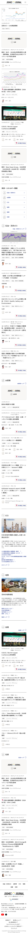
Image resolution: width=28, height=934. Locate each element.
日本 (15, 438)
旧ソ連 (15, 273)
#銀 (7, 134)
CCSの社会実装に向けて (8, 561)
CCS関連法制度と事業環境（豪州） (11, 551)
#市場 (3, 260)
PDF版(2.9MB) (21, 432)
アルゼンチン (17, 124)
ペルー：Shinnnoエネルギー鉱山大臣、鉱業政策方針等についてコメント (14, 679)
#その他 (8, 685)
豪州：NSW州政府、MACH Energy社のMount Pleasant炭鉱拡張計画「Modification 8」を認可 (14, 844)
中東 (12, 351)
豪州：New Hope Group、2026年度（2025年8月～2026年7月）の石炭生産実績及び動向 (14, 169)
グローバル (13, 87)
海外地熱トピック (6, 612)
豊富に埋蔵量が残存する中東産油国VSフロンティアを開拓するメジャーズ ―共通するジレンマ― (14, 355)
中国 (22, 122)
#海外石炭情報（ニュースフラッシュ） (11, 62)
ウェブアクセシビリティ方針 (13, 924)
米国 (14, 861)
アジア (12, 122)
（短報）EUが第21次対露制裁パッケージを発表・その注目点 (13, 277)
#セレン (24, 134)
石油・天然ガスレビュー (17, 306)
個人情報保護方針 (13, 922)
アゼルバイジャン (18, 322)
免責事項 (8, 920)
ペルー (16, 675)
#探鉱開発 (13, 363)
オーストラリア (20, 49)
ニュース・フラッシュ (11, 683)
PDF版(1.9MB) (21, 267)
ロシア (18, 273)
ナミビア (13, 414)
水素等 (3, 407)
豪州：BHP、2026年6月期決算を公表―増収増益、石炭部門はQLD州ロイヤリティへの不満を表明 (14, 54)
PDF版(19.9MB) (20, 291)
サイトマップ (14, 928)
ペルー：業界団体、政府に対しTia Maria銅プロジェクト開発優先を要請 (14, 699)
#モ (21, 136)
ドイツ (21, 438)
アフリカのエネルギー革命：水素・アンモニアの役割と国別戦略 (14, 418)
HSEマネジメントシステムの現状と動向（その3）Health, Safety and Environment (14, 301)
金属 (3, 131)
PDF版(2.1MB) (21, 480)
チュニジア (23, 413)
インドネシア (17, 122)
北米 (12, 861)
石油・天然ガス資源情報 (17, 257)
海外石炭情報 (9, 59)
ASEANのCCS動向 (6, 555)
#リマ (12, 685)
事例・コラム (5, 613)
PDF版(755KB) (20, 143)
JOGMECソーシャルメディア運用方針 (13, 926)
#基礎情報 (4, 283)
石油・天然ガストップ (18, 229)
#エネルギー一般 (6, 338)
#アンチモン (12, 134)
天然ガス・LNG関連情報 (10, 26)
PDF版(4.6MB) (21, 457)
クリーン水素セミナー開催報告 (12, 440)
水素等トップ (20, 383)
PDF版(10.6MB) (20, 345)
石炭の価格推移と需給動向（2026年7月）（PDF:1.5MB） (14, 90)
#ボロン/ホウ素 (16, 136)
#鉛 (5, 721)
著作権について (17, 920)
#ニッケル (8, 136)
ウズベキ (19, 323)
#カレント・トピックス (8, 97)
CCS (20, 884)
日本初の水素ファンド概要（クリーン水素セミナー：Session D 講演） (14, 466)
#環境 (14, 446)
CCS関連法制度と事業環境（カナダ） (11, 553)
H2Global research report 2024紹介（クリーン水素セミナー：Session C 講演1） (14, 490)
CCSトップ (4, 565)
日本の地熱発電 (5, 610)
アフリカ (13, 413)
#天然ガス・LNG (15, 338)
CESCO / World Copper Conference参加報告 (10, 127)
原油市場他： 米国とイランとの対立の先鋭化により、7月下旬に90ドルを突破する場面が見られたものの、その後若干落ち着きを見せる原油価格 (14, 251)
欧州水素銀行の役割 (8, 404)
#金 (5, 134)
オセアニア (13, 49)
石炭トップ (21, 757)
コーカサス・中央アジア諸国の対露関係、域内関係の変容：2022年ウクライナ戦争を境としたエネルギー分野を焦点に (14, 329)
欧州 (12, 273)
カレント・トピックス (11, 94)
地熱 (24, 884)
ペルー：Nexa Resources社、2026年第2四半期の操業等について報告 (14, 714)
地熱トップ (4, 617)
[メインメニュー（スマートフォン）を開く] (25, 2)
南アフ (17, 414)
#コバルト (18, 134)
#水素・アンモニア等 (16, 425)
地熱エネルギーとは (7, 608)
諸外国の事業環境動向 (7, 560)
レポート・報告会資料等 (13, 407)
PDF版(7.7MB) (21, 371)
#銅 (2, 134)
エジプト (17, 413)
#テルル (4, 136)
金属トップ (21, 630)
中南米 (12, 124)
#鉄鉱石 (8, 705)
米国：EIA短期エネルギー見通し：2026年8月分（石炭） (13, 865)
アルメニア (13, 323)
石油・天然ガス (6, 28)
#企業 (3, 309)
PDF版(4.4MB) (21, 316)
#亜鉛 (7, 721)
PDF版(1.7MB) (21, 506)
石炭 (3, 59)
